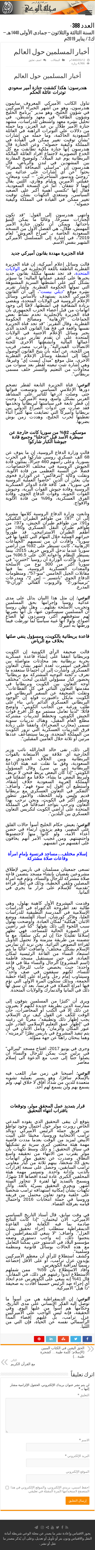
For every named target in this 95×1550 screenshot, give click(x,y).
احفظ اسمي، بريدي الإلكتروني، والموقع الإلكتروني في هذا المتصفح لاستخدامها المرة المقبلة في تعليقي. (50, 1489)
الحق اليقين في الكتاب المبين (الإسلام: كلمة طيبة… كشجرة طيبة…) (62, 1350)
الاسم (84, 1440)
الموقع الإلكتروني (77, 1471)
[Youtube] (52, 1527)
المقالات (55, 60)
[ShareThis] (47, 1527)
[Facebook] (62, 1527)
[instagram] (42, 1527)
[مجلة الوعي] (47, 7)
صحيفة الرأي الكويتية (53, 651)
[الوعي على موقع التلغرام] (36, 1527)
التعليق (83, 1395)
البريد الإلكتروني (77, 1456)
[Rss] (67, 1527)
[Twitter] (57, 1527)
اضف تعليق (35, 60)
